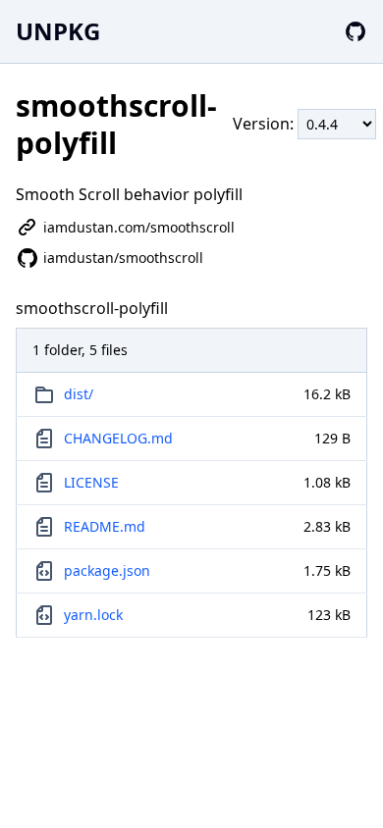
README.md (104, 526)
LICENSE (91, 482)
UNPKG (58, 31)
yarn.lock (93, 614)
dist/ (78, 394)
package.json (107, 570)
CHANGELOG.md (118, 438)
